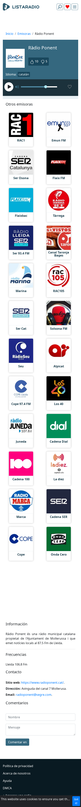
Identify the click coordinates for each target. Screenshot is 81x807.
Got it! (76, 801)
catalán (24, 74)
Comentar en (17, 742)
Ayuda (7, 781)
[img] (74, 7)
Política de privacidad (18, 766)
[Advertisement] (40, 21)
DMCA (7, 788)
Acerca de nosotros (17, 773)
